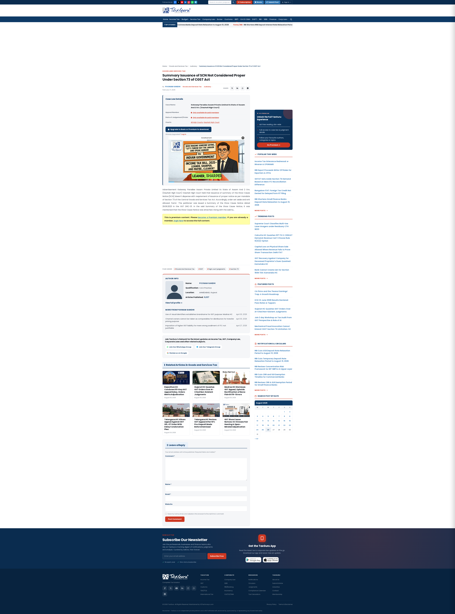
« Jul (256, 439)
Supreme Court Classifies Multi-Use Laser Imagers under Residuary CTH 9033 (272, 226)
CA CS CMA (245, 19)
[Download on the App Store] (271, 559)
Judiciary (193, 66)
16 (290, 421)
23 (290, 425)
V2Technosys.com (207, 604)
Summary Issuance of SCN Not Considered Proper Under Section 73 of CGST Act (203, 77)
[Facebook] (175, 2)
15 (284, 421)
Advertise (276, 587)
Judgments (252, 587)
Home (165, 19)
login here (178, 220)
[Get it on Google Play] (254, 559)
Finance (272, 19)
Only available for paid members (206, 112)
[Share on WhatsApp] (242, 88)
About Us (275, 579)
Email (168, 494)
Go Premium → (273, 145)
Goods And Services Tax (185, 269)
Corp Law (282, 19)
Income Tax (174, 19)
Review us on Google (178, 353)
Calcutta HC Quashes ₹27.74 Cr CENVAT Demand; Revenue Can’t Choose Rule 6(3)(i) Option (273, 238)
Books (259, 2)
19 (268, 425)
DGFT (254, 19)
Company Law (208, 19)
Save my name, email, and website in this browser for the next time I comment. (196, 514)
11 (262, 421)
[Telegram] (195, 2)
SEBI (265, 19)
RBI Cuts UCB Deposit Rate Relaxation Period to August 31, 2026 (286, 25)
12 (268, 421)
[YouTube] (182, 2)
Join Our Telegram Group (209, 347)
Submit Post (273, 2)
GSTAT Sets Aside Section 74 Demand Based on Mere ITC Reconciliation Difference (273, 182)
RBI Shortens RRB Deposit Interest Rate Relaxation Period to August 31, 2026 (211, 25)
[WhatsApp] (192, 2)
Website (168, 504)
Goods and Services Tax (178, 66)
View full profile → (173, 303)
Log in (183, 134)
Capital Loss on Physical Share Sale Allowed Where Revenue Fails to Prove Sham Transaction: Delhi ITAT (272, 249)
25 (263, 430)
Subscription (245, 2)
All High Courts (197, 122)
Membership (277, 594)
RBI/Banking (229, 587)
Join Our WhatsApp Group (180, 347)
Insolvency (228, 590)
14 (279, 421)
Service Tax (195, 19)
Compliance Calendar (257, 590)
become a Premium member (212, 217)
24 (257, 430)
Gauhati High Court (211, 122)
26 (268, 430)
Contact (275, 590)
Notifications (253, 579)
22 (284, 425)
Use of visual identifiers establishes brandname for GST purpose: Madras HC (198, 314)
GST (236, 19)
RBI (260, 19)
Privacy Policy (271, 604)
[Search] (233, 2)
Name (168, 484)
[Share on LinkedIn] (237, 88)
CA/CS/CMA (229, 594)
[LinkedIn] (185, 2)
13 (273, 421)
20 (274, 425)
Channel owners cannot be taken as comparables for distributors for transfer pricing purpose (199, 320)
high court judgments (217, 269)
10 (257, 421)
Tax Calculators (254, 594)
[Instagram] (188, 2)
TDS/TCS (203, 590)
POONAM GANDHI (172, 87)
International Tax (206, 594)
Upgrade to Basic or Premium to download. (189, 129)
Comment (170, 456)
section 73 (235, 269)
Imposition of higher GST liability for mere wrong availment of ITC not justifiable (195, 326)
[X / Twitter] (178, 2)
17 (257, 425)
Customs (228, 19)
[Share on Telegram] (248, 88)
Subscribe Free (217, 556)
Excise (219, 19)
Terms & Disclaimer (286, 604)
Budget (185, 19)
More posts (260, 210)
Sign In (286, 2)
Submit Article (277, 583)
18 (263, 425)
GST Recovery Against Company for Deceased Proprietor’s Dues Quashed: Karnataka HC (273, 261)
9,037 (206, 297)
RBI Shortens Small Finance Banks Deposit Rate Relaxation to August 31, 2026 (272, 202)
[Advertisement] (227, 47)
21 (279, 425)
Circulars (251, 583)
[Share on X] (232, 88)
